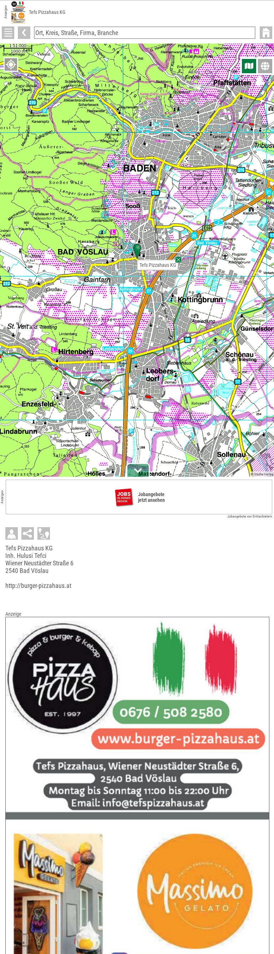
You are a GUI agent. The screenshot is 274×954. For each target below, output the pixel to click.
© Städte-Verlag (261, 474)
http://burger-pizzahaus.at (38, 585)
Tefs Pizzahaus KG (157, 265)
